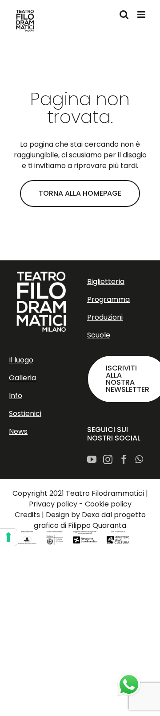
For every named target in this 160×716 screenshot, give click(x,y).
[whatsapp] (129, 684)
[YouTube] (91, 459)
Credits (27, 515)
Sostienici (25, 413)
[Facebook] (123, 459)
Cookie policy (108, 504)
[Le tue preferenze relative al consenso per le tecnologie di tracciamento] (8, 537)
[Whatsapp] (139, 459)
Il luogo (21, 360)
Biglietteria (105, 281)
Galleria (22, 378)
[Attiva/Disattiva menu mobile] (142, 14)
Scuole (98, 335)
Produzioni (105, 317)
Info (15, 396)
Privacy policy (53, 504)
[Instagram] (107, 459)
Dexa (91, 515)
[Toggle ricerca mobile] (124, 14)
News (18, 431)
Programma (108, 299)
